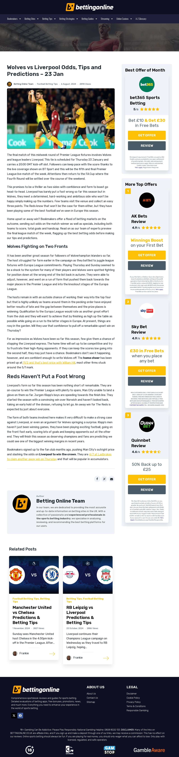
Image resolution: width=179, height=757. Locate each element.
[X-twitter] (14, 715)
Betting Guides (88, 18)
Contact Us (92, 698)
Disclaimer (132, 693)
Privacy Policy (134, 702)
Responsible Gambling (137, 710)
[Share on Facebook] (97, 479)
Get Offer (147, 135)
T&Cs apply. (139, 167)
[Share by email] (111, 479)
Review (147, 146)
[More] (52, 654)
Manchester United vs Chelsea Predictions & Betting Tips (32, 615)
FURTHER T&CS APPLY (137, 405)
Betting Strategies (67, 18)
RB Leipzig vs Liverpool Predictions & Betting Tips (80, 615)
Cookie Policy (133, 698)
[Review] (147, 200)
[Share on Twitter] (104, 479)
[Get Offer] (147, 84)
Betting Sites (30, 18)
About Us (91, 693)
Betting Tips (47, 18)
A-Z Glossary (141, 18)
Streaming (105, 18)
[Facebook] (20, 715)
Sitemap (91, 702)
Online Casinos (122, 18)
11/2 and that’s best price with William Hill (48, 362)
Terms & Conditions (136, 706)
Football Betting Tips (47, 84)
